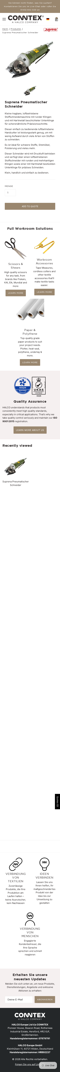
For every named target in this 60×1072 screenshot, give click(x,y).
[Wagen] (56, 19)
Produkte (16, 29)
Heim (5, 29)
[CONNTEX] (26, 19)
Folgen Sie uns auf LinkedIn (30, 1064)
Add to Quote (30, 206)
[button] (48, 19)
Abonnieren (45, 999)
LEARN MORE (15, 293)
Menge (9, 186)
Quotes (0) (57, 801)
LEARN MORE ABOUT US (30, 430)
